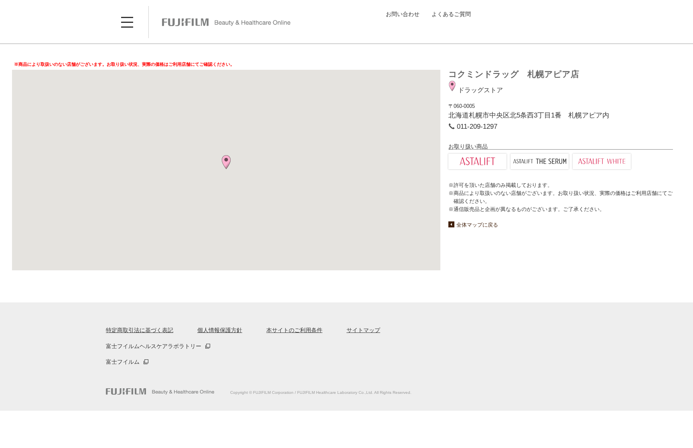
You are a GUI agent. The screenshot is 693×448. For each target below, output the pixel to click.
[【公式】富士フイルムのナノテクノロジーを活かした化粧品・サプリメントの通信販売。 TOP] (226, 22)
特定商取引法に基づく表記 (139, 330)
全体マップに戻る (477, 225)
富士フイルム (123, 362)
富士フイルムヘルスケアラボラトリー (153, 346)
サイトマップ (363, 330)
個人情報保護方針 (219, 330)
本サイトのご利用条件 (294, 330)
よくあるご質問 (451, 14)
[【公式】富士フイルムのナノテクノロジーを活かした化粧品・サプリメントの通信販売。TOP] (160, 391)
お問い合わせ (402, 14)
